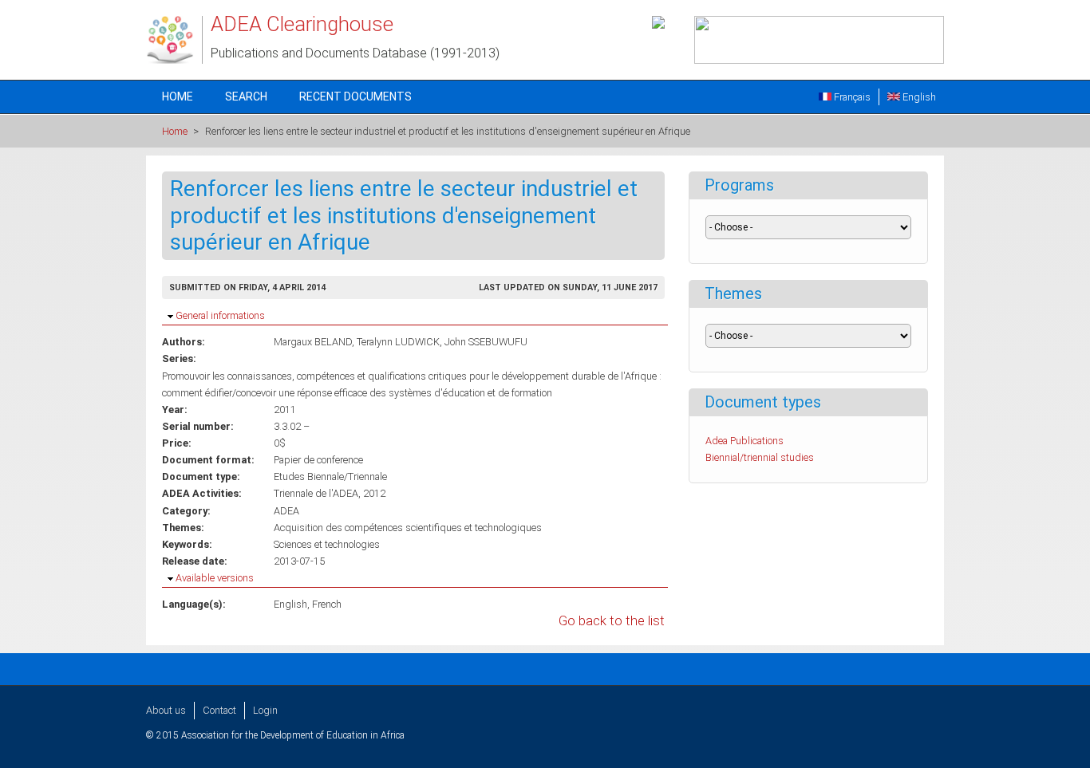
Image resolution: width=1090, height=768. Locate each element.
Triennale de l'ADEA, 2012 (329, 493)
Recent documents (355, 96)
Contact (219, 710)
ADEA (286, 511)
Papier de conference (318, 460)
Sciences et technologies (327, 544)
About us (166, 710)
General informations (220, 315)
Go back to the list (612, 620)
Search (246, 96)
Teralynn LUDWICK (398, 342)
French (327, 604)
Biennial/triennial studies (759, 457)
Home (177, 96)
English (918, 97)
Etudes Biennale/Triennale (330, 476)
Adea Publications (744, 441)
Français (851, 97)
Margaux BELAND (313, 342)
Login (265, 710)
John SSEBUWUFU (485, 342)
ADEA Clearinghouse (302, 24)
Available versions (215, 578)
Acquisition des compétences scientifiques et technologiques (408, 528)
